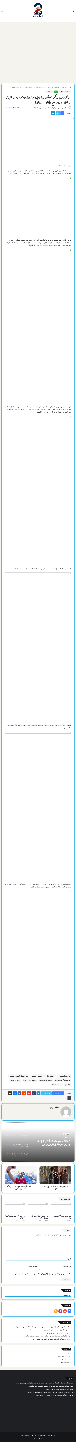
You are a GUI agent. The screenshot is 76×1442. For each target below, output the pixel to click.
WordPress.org (65, 1363)
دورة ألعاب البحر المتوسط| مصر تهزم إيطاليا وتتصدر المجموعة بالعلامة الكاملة (47, 1336)
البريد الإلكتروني (66, 1266)
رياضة (56, 91)
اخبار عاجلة (61, 87)
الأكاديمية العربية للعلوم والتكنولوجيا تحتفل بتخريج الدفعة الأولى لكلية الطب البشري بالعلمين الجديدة (41, 1327)
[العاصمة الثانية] (38, 10)
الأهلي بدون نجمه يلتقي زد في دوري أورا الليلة (56, 1333)
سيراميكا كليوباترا (29, 1080)
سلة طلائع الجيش (45, 1080)
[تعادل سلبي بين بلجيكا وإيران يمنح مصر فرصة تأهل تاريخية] (61, 1208)
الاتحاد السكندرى (63, 1076)
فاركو (67, 1084)
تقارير (61, 91)
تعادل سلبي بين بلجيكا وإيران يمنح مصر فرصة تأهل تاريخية (62, 1217)
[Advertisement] (38, 37)
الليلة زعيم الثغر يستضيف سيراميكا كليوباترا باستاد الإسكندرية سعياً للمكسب (48, 1330)
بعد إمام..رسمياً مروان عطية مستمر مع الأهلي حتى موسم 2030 (51, 1339)
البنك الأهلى (49, 1076)
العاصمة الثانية (25, 1435)
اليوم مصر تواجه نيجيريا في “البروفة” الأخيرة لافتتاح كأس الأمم (39, 1217)
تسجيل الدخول (66, 1353)
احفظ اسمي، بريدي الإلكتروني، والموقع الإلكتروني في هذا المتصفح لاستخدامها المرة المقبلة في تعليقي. (42, 1274)
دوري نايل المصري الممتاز (18, 1076)
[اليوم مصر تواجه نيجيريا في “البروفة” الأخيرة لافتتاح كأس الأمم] (38, 1208)
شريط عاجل (49, 91)
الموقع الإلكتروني (32, 1266)
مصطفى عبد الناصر (63, 108)
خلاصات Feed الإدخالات (63, 1356)
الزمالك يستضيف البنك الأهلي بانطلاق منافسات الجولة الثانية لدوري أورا (54, 1142)
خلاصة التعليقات (65, 1359)
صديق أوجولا (14, 1080)
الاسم (69, 1259)
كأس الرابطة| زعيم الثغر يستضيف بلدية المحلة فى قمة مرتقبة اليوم (15, 1217)
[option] (38, 1142)
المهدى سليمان (36, 1076)
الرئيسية (67, 87)
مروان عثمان (56, 1084)
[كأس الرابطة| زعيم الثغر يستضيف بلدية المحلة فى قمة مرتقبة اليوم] (15, 1208)
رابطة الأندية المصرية (62, 1080)
